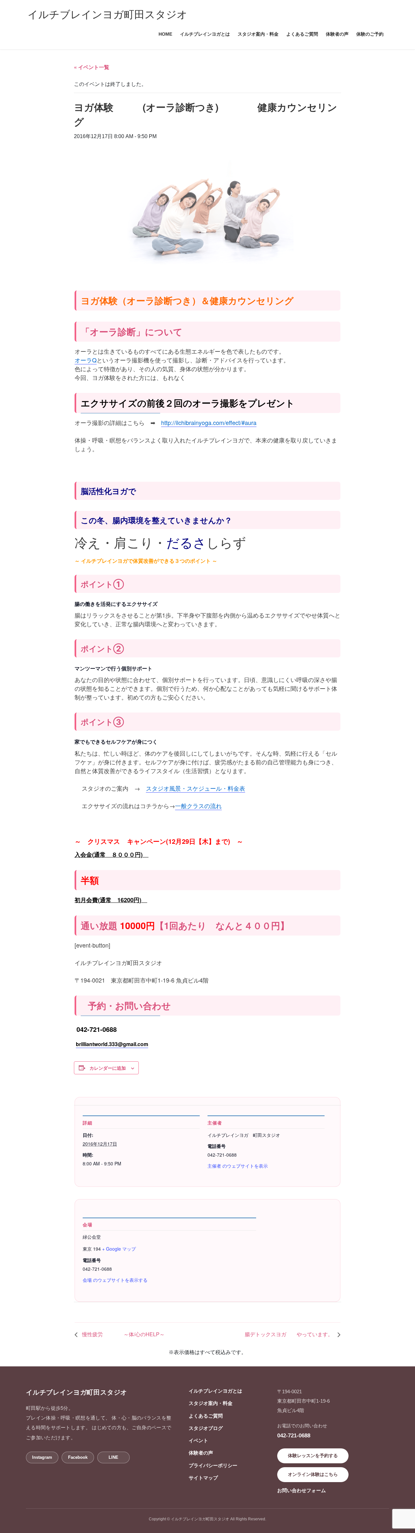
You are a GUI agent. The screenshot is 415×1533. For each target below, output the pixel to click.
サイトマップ (203, 1477)
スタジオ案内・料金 (210, 1403)
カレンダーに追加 (107, 1068)
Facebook (78, 1457)
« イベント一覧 (91, 67)
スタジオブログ (206, 1428)
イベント (198, 1440)
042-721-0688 (293, 1435)
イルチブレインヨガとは (215, 1391)
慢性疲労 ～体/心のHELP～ (123, 1334)
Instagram (42, 1457)
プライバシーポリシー (213, 1465)
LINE (113, 1457)
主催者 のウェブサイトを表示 (238, 1165)
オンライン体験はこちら (313, 1474)
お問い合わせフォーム (301, 1490)
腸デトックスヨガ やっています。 (289, 1334)
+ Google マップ (119, 1248)
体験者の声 (201, 1453)
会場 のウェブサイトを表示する (115, 1280)
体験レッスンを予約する (313, 1455)
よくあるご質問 (206, 1416)
